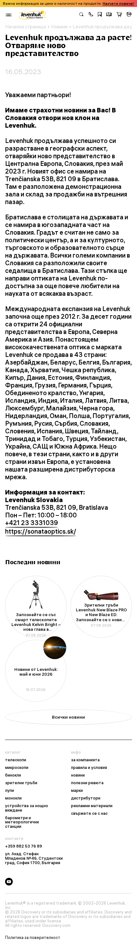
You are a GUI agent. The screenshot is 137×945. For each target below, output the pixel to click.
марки (77, 790)
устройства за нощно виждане (26, 808)
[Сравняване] (109, 14)
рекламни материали (91, 806)
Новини (59, 27)
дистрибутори (85, 798)
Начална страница (25, 27)
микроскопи (16, 767)
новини (78, 775)
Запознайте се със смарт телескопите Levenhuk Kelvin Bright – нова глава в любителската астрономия (36, 622)
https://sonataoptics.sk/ (40, 531)
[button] (91, 14)
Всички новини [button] (68, 717)
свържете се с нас (89, 813)
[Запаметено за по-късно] (99, 14)
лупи (9, 790)
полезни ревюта (87, 783)
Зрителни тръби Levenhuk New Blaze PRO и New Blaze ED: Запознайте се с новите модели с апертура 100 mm (101, 612)
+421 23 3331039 (31, 523)
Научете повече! (118, 3)
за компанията (85, 760)
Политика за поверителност (32, 937)
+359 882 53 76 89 (23, 846)
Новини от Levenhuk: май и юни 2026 (36, 672)
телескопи (15, 760)
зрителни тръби (21, 783)
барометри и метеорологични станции (22, 822)
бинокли (13, 775)
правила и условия (89, 767)
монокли (13, 798)
